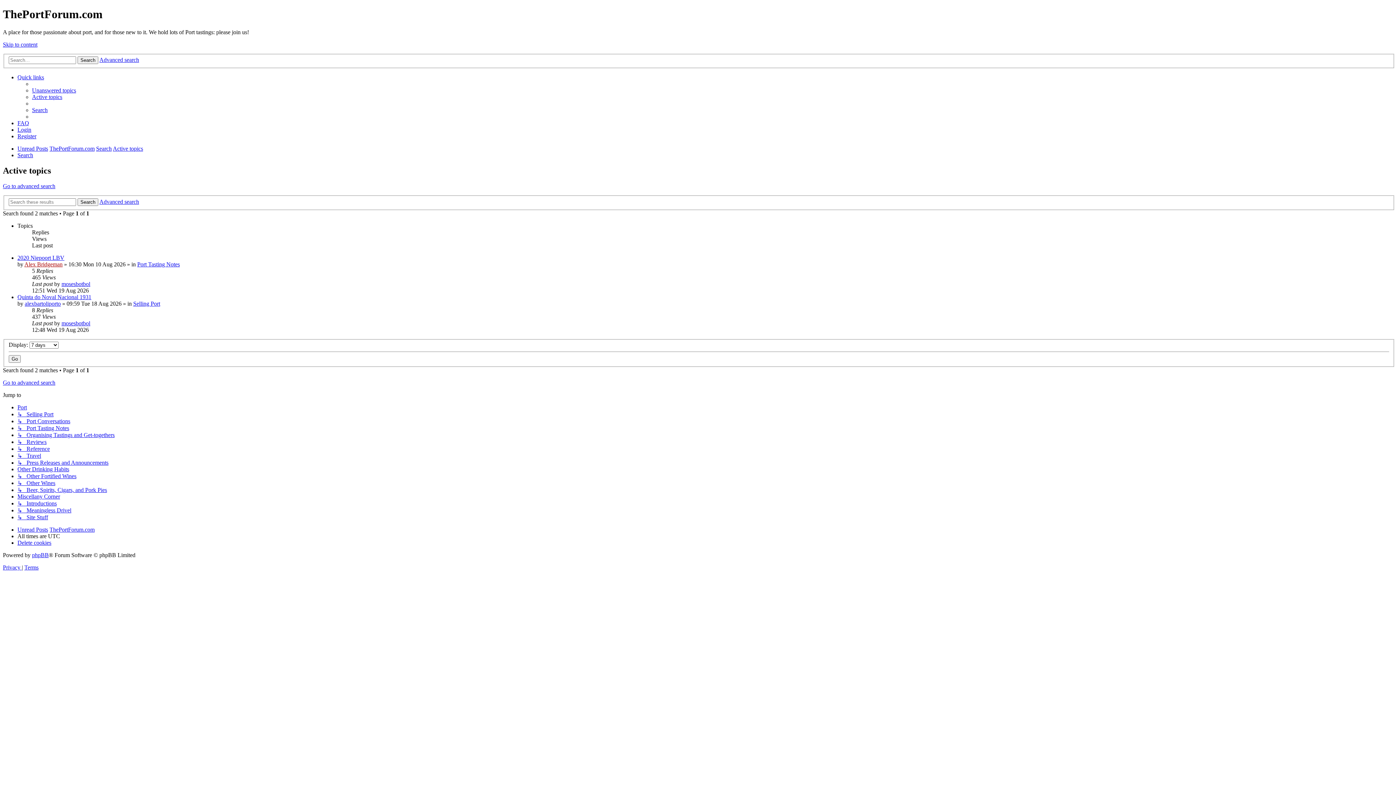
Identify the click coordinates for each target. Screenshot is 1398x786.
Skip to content (20, 44)
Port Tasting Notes (158, 264)
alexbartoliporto (43, 304)
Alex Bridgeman (43, 264)
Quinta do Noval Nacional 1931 (54, 297)
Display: (19, 345)
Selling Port (146, 304)
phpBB (40, 555)
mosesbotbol (76, 284)
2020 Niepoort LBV (40, 258)
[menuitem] (54, 90)
